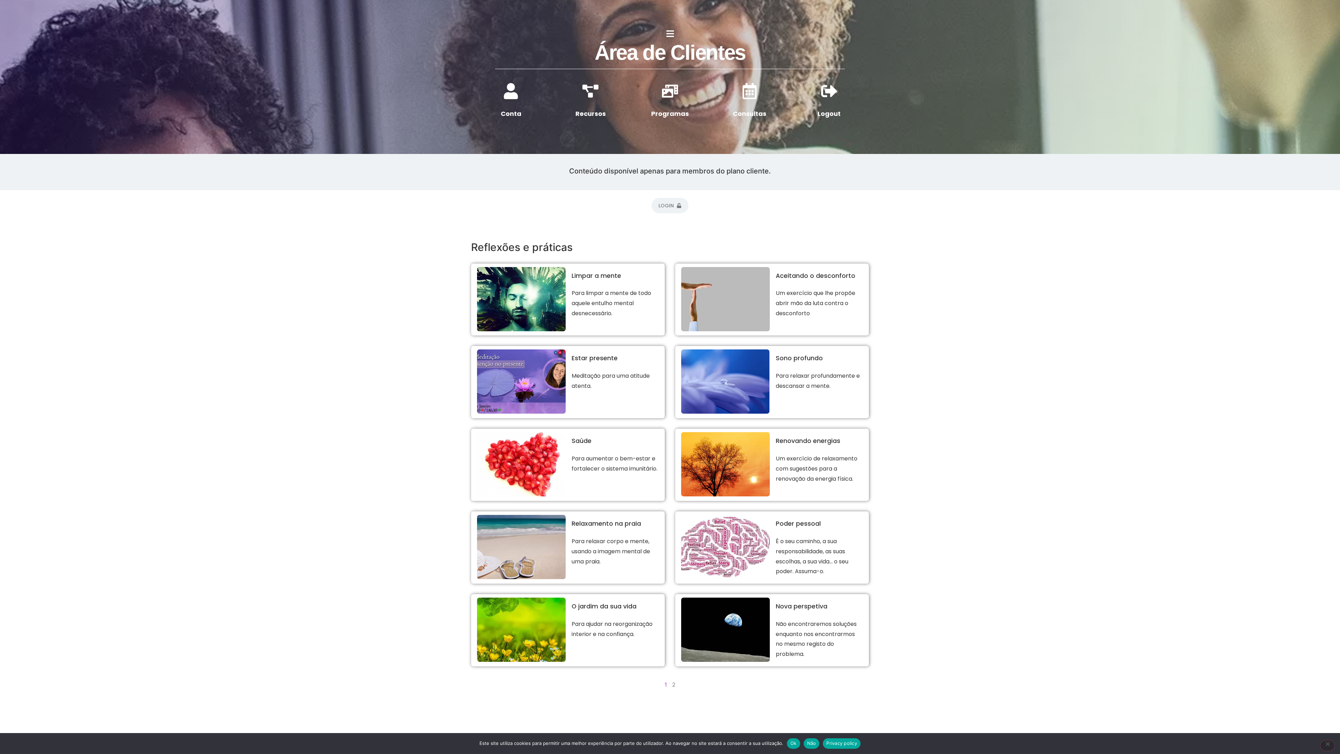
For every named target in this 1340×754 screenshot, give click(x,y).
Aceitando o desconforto (815, 276)
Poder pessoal (798, 523)
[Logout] (829, 91)
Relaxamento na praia (606, 523)
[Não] (1327, 745)
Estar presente (595, 358)
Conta (511, 113)
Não (811, 743)
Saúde (581, 441)
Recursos (590, 113)
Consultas (749, 113)
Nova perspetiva (801, 606)
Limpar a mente (596, 276)
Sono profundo (799, 358)
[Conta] (510, 91)
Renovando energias (808, 441)
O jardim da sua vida (604, 606)
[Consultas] (749, 91)
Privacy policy (841, 743)
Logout (829, 113)
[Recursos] (590, 91)
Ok (793, 743)
